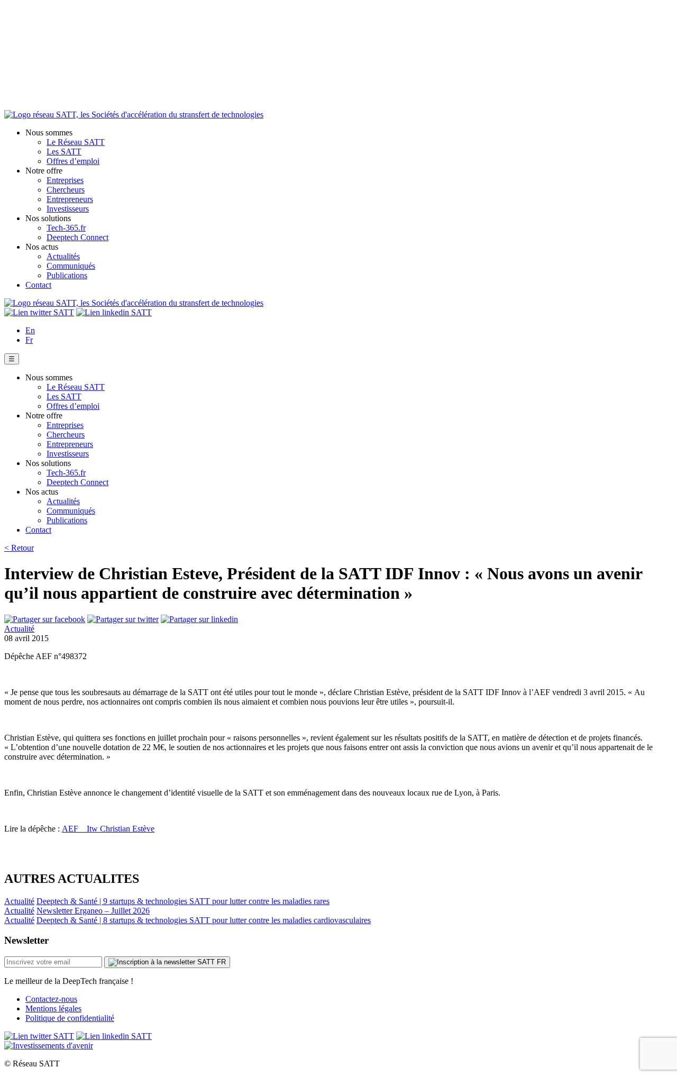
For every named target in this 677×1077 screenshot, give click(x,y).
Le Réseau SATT (76, 142)
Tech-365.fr (66, 227)
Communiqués (71, 265)
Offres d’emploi (73, 161)
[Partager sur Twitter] (123, 619)
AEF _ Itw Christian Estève (108, 828)
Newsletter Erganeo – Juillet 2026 (93, 910)
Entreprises (65, 180)
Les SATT (64, 151)
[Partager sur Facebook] (44, 619)
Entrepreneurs (70, 199)
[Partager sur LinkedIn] (199, 619)
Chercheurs (66, 189)
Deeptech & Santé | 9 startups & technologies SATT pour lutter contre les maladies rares (183, 901)
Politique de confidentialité (69, 1018)
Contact (38, 284)
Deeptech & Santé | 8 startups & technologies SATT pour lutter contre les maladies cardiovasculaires (203, 920)
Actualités (63, 256)
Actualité (19, 628)
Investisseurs (68, 208)
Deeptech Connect (77, 237)
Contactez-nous (51, 998)
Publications (67, 275)
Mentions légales (53, 1008)
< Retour (19, 547)
